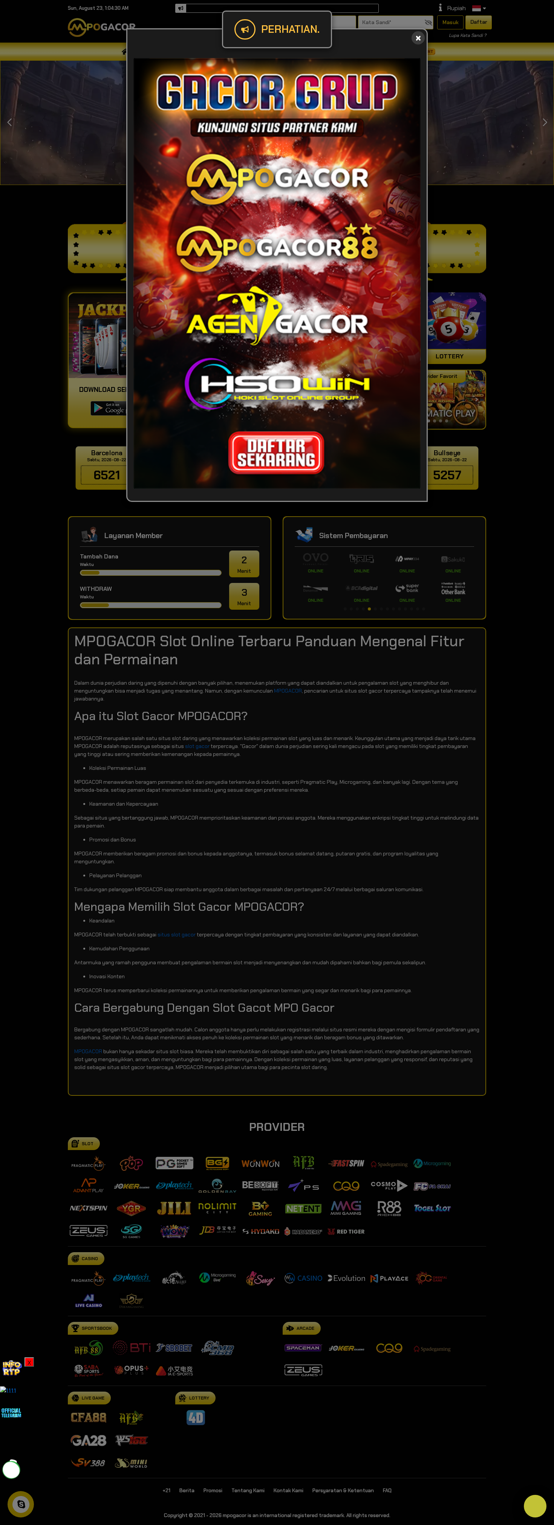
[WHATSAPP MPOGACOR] (11, 1469)
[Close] (418, 37)
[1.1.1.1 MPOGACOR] (8, 1390)
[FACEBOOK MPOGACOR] (11, 1441)
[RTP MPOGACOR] (11, 1368)
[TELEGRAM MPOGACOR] (11, 1412)
